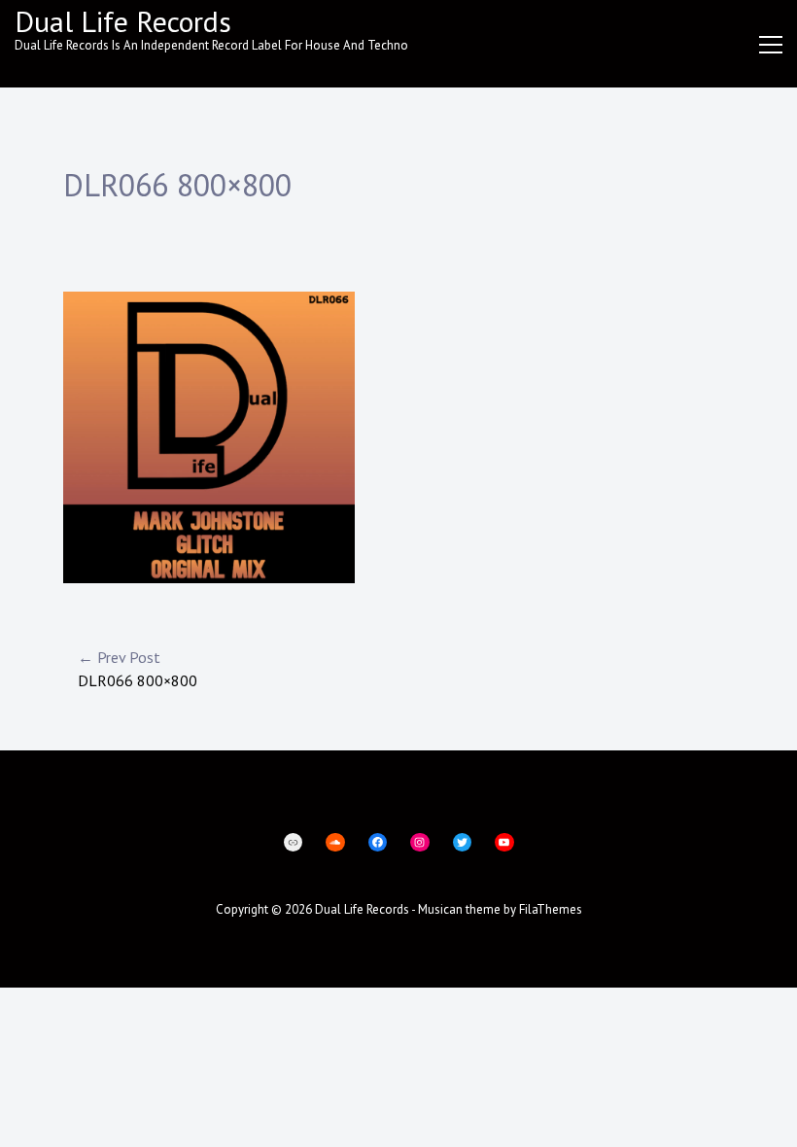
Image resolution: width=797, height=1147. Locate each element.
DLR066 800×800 (137, 668)
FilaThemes (550, 909)
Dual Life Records (123, 21)
